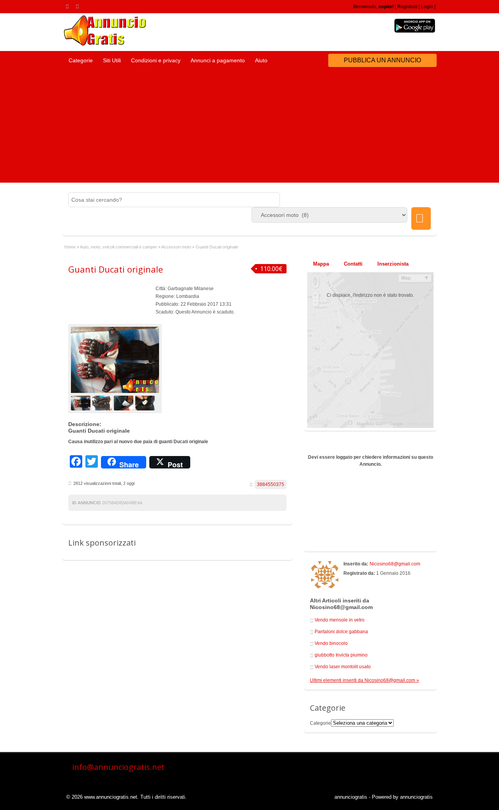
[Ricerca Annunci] (421, 218)
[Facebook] (79, 6)
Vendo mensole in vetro (340, 620)
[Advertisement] (249, 128)
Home (70, 247)
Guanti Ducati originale (115, 269)
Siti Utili (112, 60)
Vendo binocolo (331, 643)
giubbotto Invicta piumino (341, 655)
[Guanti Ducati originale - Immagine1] (81, 402)
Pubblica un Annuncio (382, 60)
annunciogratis (350, 797)
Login (427, 6)
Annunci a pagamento (218, 60)
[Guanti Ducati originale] (115, 360)
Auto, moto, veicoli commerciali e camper (118, 247)
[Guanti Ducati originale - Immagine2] (103, 402)
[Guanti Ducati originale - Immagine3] (124, 402)
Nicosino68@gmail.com (395, 564)
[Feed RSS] (68, 6)
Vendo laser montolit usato (343, 666)
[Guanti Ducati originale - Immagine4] (146, 402)
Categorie (81, 60)
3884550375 (270, 484)
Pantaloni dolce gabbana (341, 631)
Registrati (407, 6)
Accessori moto (176, 247)
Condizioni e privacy (155, 60)
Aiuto (261, 60)
